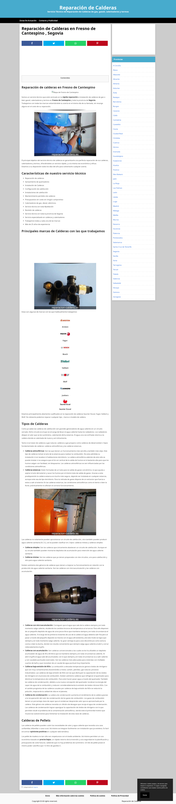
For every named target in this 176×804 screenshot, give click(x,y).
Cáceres (116, 111)
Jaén (115, 179)
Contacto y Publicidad (48, 20)
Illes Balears (118, 174)
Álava (115, 70)
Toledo (115, 274)
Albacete (116, 74)
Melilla (115, 215)
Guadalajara (118, 156)
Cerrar (145, 795)
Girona (116, 147)
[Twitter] (54, 43)
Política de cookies (97, 796)
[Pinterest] (97, 43)
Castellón (117, 124)
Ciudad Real (118, 133)
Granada (116, 151)
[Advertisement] (65, 61)
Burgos (116, 106)
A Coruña (117, 65)
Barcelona (117, 102)
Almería (116, 83)
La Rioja (116, 183)
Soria (115, 260)
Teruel (115, 269)
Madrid (116, 206)
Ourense (116, 229)
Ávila (115, 93)
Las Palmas (117, 188)
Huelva (116, 165)
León (115, 192)
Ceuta (115, 129)
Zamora (116, 292)
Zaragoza (117, 297)
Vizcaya (116, 288)
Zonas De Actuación (28, 20)
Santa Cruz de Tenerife (122, 247)
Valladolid (117, 283)
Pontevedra (118, 238)
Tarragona (117, 265)
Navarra (116, 224)
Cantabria (117, 120)
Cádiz (115, 115)
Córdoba (116, 138)
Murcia (116, 220)
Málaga (116, 210)
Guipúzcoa (117, 161)
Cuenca (116, 142)
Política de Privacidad (120, 796)
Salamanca (117, 242)
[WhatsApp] (76, 43)
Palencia (116, 233)
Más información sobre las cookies (70, 796)
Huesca (116, 170)
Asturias (116, 88)
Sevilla (115, 256)
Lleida (115, 197)
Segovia (35, 787)
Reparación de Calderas (88, 7)
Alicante (116, 79)
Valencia (116, 278)
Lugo (115, 201)
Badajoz (116, 97)
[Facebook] (32, 43)
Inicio (47, 796)
